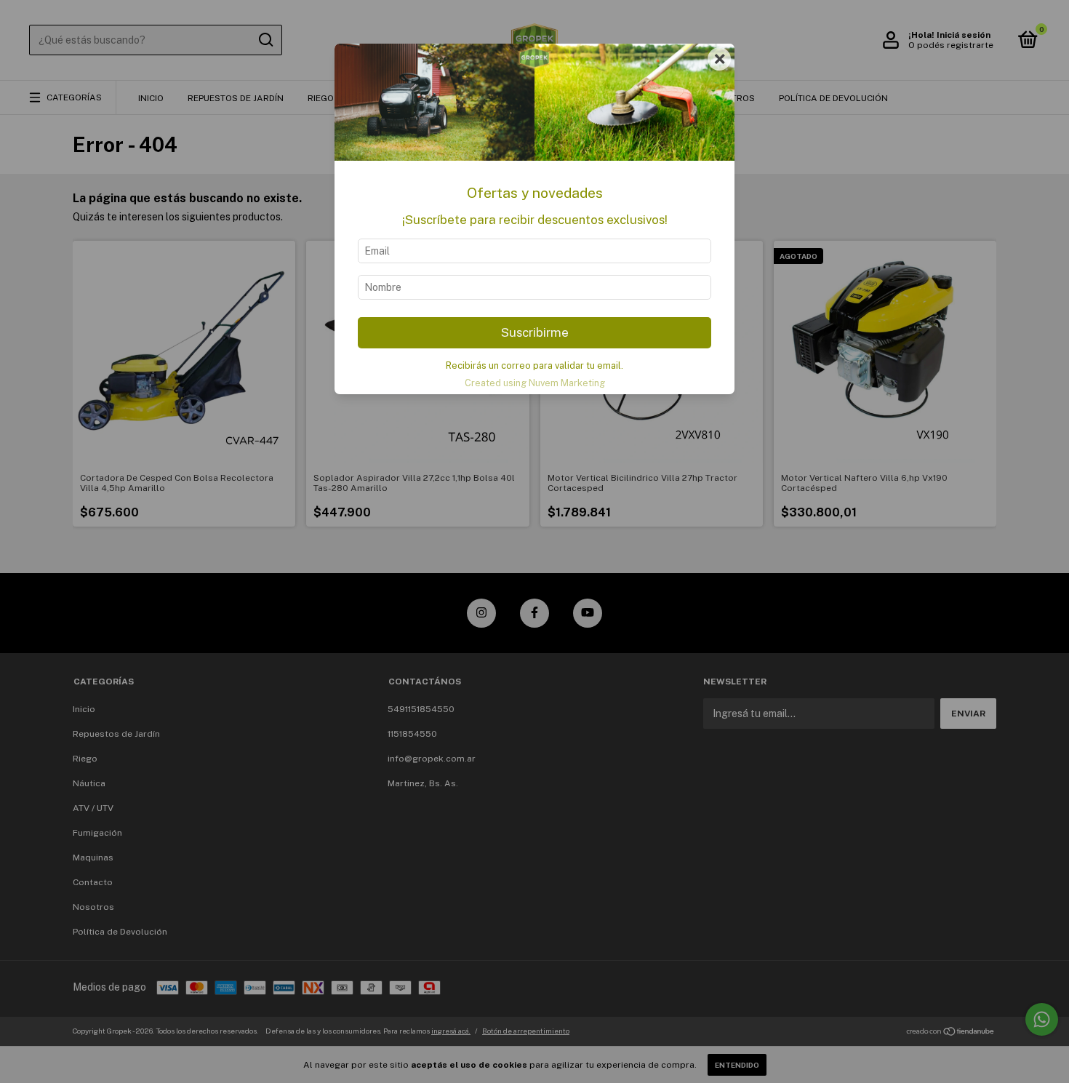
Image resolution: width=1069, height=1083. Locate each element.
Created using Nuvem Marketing (535, 382)
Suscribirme (535, 332)
